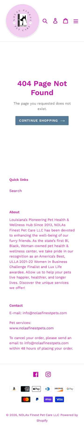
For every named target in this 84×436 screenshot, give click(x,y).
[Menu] (76, 21)
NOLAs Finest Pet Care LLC (39, 415)
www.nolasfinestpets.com (31, 328)
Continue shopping (38, 120)
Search (15, 191)
